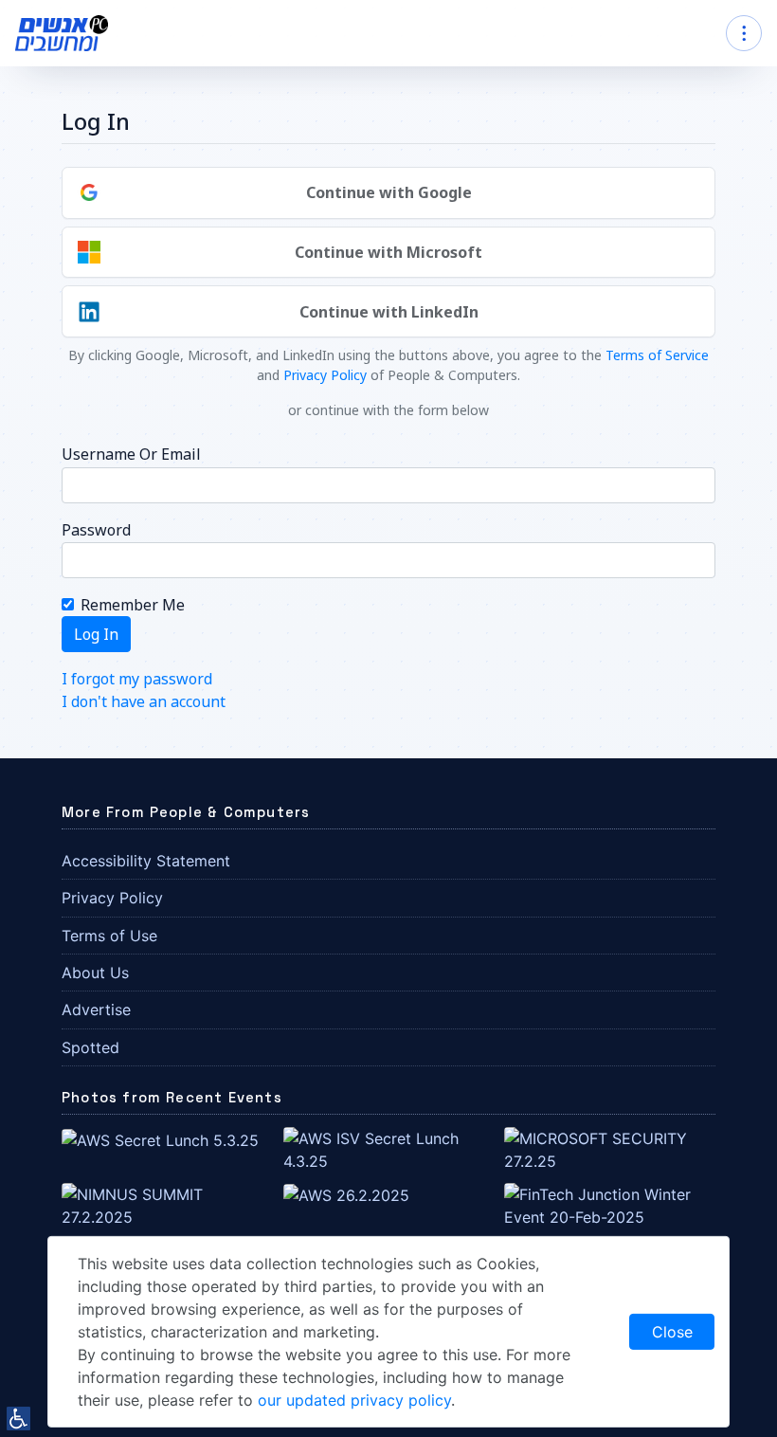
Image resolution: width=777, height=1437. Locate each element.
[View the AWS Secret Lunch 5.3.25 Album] (160, 1138)
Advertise (96, 1009)
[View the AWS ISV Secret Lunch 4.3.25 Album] (389, 1148)
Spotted (90, 1047)
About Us (95, 972)
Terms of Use (109, 935)
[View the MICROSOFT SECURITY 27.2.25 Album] (609, 1148)
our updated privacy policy (354, 1400)
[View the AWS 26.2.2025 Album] (346, 1194)
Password (96, 529)
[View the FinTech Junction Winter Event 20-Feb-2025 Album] (609, 1203)
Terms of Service (657, 355)
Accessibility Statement (146, 860)
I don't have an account (144, 701)
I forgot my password (137, 678)
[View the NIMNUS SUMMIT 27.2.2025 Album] (167, 1203)
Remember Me (133, 604)
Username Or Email (131, 454)
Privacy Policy (325, 375)
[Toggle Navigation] (744, 33)
